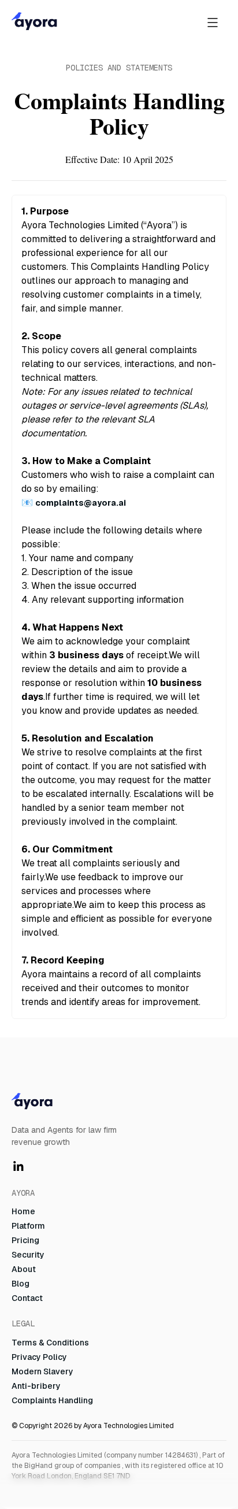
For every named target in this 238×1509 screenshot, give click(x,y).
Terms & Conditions (50, 1342)
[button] (212, 22)
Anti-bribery (36, 1386)
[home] (90, 21)
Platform (28, 1226)
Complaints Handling (52, 1400)
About (24, 1269)
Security (28, 1255)
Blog (20, 1283)
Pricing (25, 1240)
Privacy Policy (39, 1357)
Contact (27, 1298)
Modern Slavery (42, 1371)
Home (23, 1211)
